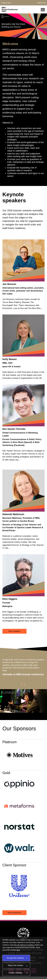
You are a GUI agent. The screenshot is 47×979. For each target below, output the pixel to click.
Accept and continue (15, 958)
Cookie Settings (15, 973)
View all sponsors (14, 913)
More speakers (14, 631)
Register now (41, 3)
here (18, 950)
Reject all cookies (15, 965)
